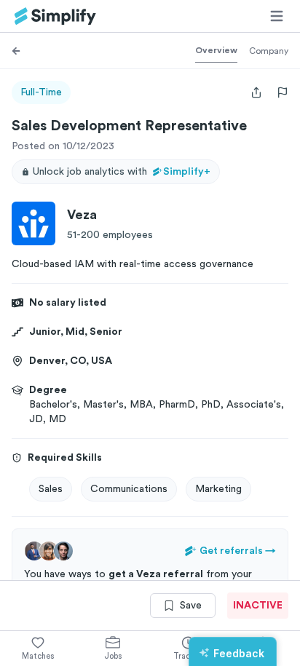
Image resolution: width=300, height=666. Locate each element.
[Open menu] (276, 16)
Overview (216, 50)
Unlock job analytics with (121, 172)
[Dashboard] (55, 16)
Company (268, 51)
